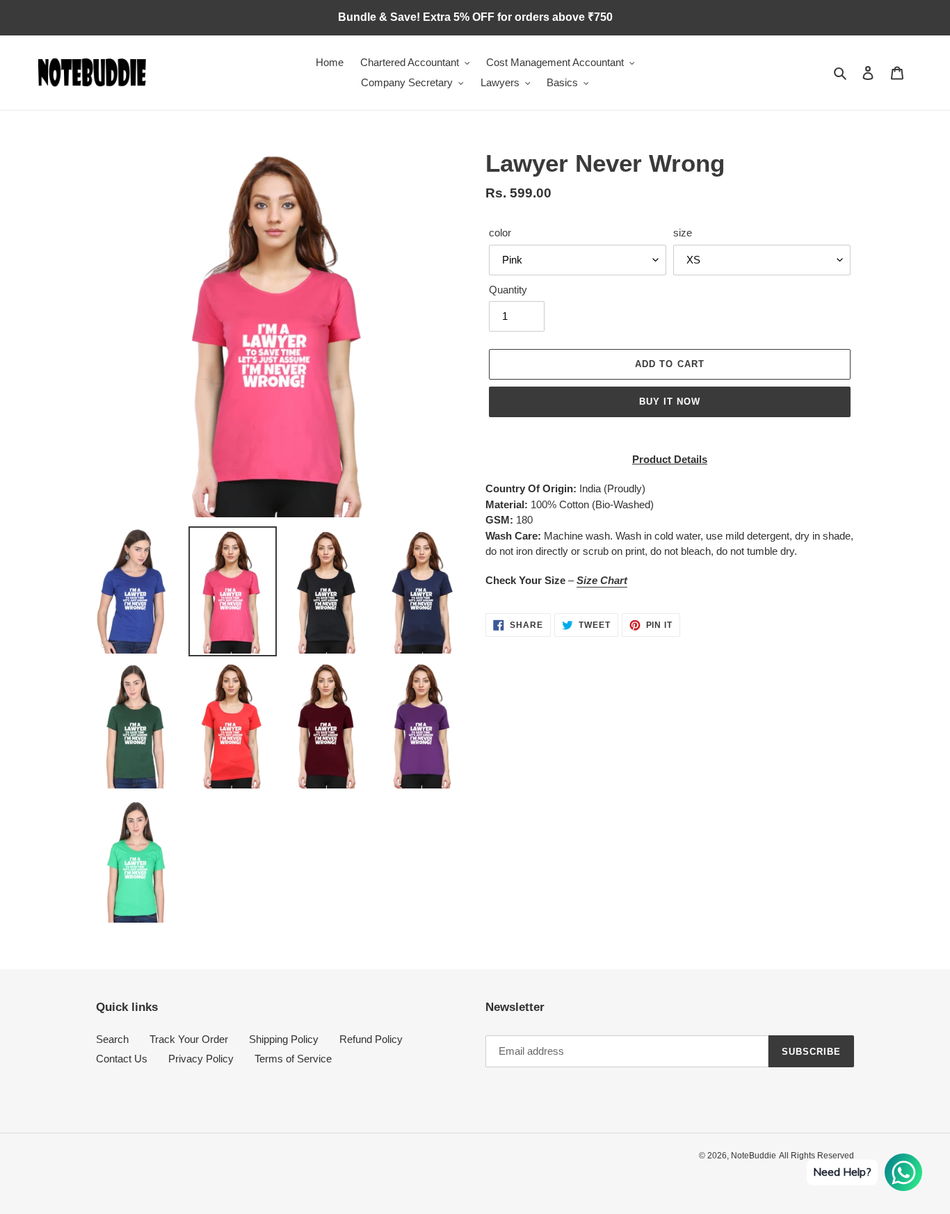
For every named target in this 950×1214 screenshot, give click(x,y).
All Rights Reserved (816, 1155)
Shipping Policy (284, 1039)
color (500, 232)
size (682, 232)
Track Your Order (189, 1039)
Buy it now (669, 401)
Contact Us (121, 1059)
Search (112, 1039)
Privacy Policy (201, 1059)
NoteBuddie (753, 1155)
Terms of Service (293, 1059)
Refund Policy (371, 1039)
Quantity (508, 290)
